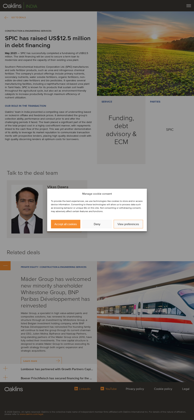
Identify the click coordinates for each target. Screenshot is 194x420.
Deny (97, 224)
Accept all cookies (65, 224)
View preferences (128, 224)
